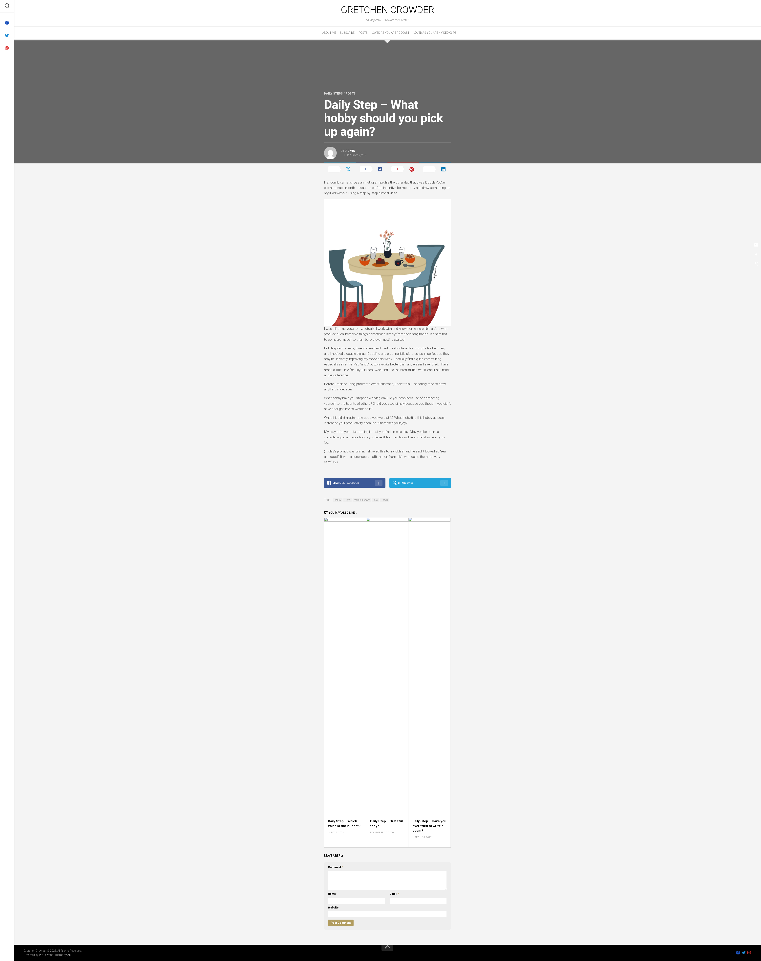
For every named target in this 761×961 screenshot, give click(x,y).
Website (333, 907)
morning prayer (362, 500)
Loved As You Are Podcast (390, 32)
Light (347, 500)
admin (350, 151)
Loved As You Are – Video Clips (435, 32)
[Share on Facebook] (371, 169)
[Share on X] (340, 169)
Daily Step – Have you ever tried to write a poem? (429, 826)
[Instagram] (7, 48)
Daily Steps (333, 93)
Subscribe (347, 32)
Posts (363, 32)
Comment (335, 867)
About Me (329, 32)
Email (394, 893)
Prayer (385, 500)
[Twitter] (7, 35)
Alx (69, 954)
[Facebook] (7, 22)
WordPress (46, 954)
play (376, 500)
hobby (338, 500)
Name (333, 893)
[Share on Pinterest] (403, 169)
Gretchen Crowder (387, 9)
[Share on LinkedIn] (435, 169)
